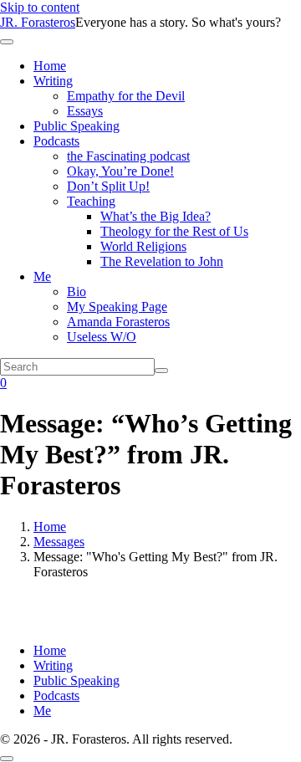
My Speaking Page (117, 306)
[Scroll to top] (6, 758)
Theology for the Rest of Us (174, 231)
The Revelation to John (161, 261)
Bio (76, 291)
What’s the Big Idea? (155, 216)
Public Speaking (76, 126)
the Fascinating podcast (128, 156)
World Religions (143, 246)
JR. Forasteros (37, 22)
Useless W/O (101, 337)
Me (42, 276)
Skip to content (39, 7)
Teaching (91, 201)
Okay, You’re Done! (120, 171)
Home (49, 66)
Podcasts (56, 141)
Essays (85, 111)
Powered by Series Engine (150, 613)
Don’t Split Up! (108, 186)
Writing (53, 81)
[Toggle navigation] (6, 41)
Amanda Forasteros (118, 322)
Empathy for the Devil (126, 96)
